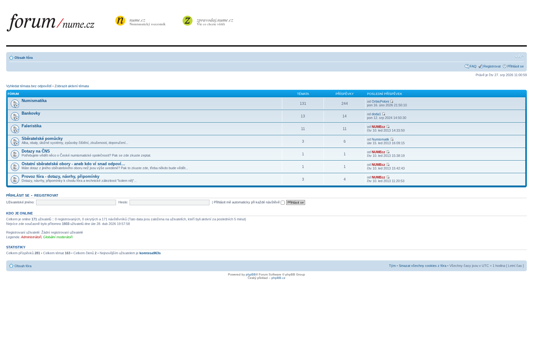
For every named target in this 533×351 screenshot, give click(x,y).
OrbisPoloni (380, 101)
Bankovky (31, 113)
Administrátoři (31, 237)
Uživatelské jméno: (20, 202)
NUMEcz (378, 127)
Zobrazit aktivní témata (72, 86)
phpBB (251, 274)
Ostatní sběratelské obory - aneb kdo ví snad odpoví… (73, 163)
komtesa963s (150, 253)
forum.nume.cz (60, 24)
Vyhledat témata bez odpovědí (29, 86)
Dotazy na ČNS (36, 151)
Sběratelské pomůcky (42, 138)
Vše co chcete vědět (215, 21)
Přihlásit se (515, 66)
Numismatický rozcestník (148, 21)
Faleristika (31, 126)
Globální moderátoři (57, 237)
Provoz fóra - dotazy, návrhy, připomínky (60, 176)
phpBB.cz (278, 278)
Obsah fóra (23, 57)
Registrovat (492, 66)
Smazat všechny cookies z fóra (422, 265)
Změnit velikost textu (519, 56)
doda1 (376, 114)
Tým (392, 265)
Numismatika (34, 100)
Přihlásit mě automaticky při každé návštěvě (247, 202)
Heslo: (123, 202)
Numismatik (380, 139)
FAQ (473, 66)
